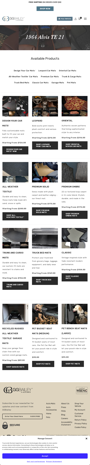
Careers (64, 418)
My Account (80, 410)
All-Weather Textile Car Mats (23, 76)
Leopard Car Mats (47, 71)
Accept (45, 456)
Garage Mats (58, 83)
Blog (63, 415)
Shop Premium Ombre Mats (72, 215)
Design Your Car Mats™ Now (14, 150)
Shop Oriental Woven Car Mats (73, 145)
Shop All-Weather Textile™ (15, 216)
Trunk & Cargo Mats (71, 76)
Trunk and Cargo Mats (14, 286)
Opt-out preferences (36, 461)
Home (48, 413)
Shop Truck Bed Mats (43, 281)
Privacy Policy (81, 423)
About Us (65, 403)
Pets (48, 417)
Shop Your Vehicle (79, 404)
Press (63, 407)
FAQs (63, 411)
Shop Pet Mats (43, 364)
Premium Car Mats (50, 76)
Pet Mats (71, 83)
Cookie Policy (80, 427)
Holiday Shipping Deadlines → (45, 4)
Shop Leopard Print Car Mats (43, 145)
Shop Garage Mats (15, 367)
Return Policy (80, 420)
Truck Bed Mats (21, 83)
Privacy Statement (54, 461)
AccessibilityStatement (66, 423)
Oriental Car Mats (67, 71)
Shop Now (45, 9)
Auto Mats (50, 403)
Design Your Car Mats (25, 71)
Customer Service (79, 414)
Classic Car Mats (40, 83)
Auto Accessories (51, 408)
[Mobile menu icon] (85, 18)
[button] (86, 438)
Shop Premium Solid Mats (42, 211)
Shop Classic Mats (72, 277)
